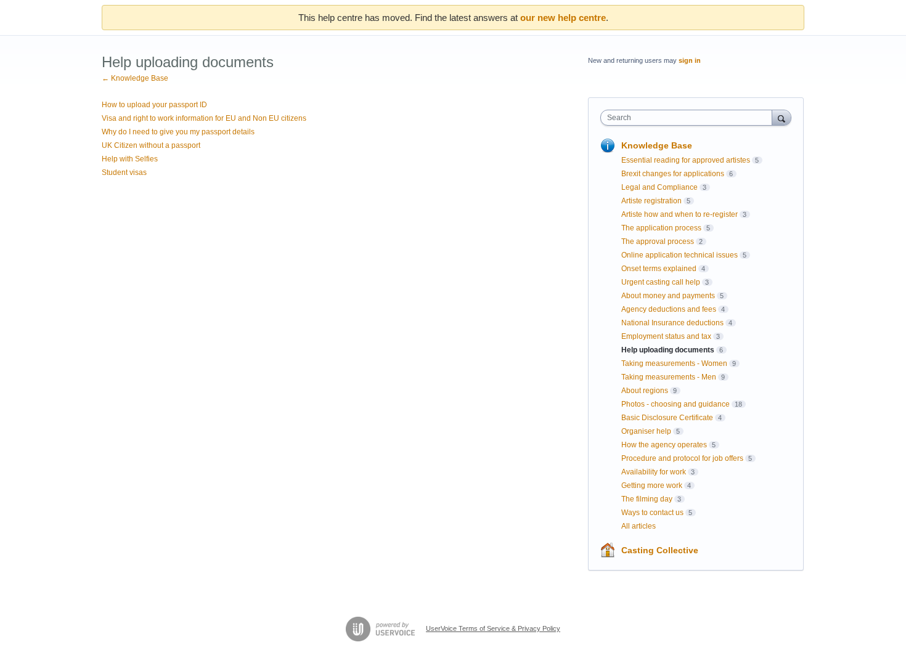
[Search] (781, 117)
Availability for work (653, 472)
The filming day (646, 499)
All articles (638, 526)
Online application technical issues (679, 255)
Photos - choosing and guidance (675, 404)
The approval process (657, 241)
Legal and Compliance (659, 187)
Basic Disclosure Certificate (667, 417)
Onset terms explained (658, 268)
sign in (690, 60)
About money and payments (668, 295)
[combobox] (689, 117)
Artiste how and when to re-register (679, 214)
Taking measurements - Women (674, 363)
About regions (644, 390)
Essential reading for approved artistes (685, 160)
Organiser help (646, 431)
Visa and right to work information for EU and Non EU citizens (204, 118)
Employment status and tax (666, 336)
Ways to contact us (652, 512)
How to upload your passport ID (154, 104)
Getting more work (651, 485)
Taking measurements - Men (668, 377)
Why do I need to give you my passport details (178, 132)
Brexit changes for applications (672, 173)
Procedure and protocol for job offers (682, 458)
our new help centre (563, 17)
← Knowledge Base (135, 78)
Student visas (124, 172)
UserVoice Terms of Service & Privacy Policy (493, 628)
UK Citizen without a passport (151, 145)
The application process (661, 228)
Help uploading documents (667, 350)
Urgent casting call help (660, 282)
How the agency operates (664, 445)
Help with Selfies (130, 159)
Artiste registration (651, 201)
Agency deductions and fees (668, 309)
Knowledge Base (656, 145)
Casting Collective (659, 550)
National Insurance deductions (672, 323)
